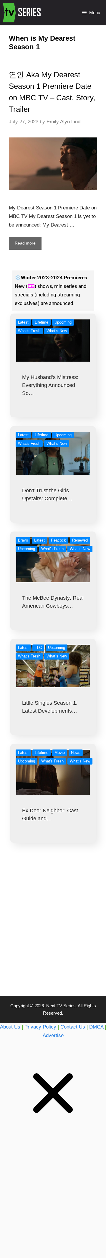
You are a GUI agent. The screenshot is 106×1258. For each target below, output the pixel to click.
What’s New (57, 331)
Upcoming (63, 322)
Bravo (23, 540)
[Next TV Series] (22, 12)
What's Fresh (29, 331)
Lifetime (41, 322)
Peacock (58, 540)
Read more (25, 243)
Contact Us (72, 1027)
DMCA (96, 1027)
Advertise (53, 1035)
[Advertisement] (53, 931)
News (75, 752)
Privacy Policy (40, 1027)
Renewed (80, 540)
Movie (59, 752)
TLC (38, 647)
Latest (23, 322)
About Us (10, 1027)
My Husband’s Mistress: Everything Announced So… (50, 385)
